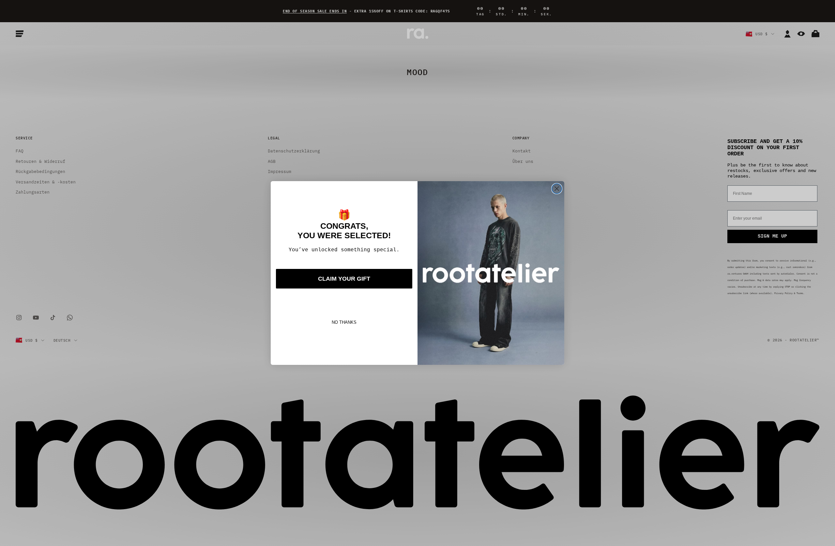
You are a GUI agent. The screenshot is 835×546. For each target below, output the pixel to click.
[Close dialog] (557, 189)
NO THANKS (344, 322)
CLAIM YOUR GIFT (344, 278)
